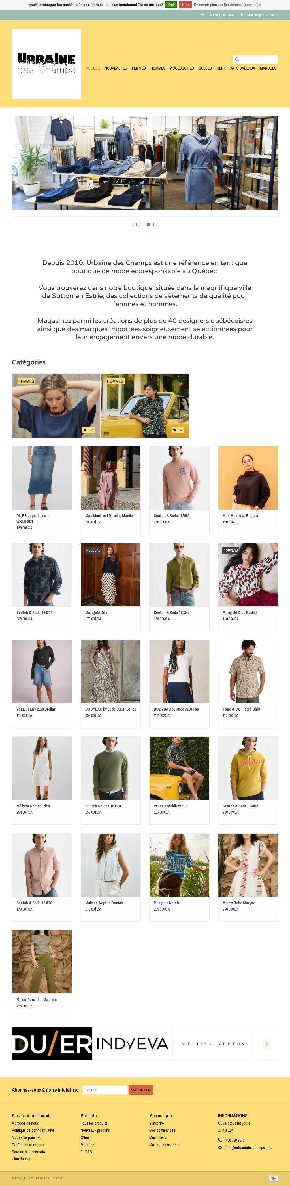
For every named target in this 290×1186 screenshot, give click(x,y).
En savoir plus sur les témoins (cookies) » (227, 5)
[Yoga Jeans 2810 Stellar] (42, 671)
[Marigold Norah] (179, 865)
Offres (85, 1137)
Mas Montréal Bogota (240, 515)
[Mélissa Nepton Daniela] (111, 865)
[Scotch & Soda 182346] (179, 574)
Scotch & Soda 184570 (34, 902)
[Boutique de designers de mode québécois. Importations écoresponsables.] (46, 64)
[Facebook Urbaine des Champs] (263, 1090)
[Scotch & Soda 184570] (42, 865)
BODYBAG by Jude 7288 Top (176, 709)
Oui (171, 5)
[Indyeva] (133, 1043)
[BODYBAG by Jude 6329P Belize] (111, 671)
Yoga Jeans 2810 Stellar (36, 709)
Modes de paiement (27, 1137)
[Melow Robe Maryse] (248, 865)
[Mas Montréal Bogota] (248, 478)
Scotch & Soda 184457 (240, 806)
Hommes (158, 68)
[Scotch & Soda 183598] (111, 768)
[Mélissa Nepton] (213, 1043)
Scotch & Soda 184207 (34, 612)
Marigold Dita (96, 612)
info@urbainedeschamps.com (249, 1147)
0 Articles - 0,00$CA (220, 15)
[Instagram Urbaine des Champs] (273, 1090)
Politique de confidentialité (33, 1130)
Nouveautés (116, 68)
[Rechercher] (237, 59)
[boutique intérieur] (145, 163)
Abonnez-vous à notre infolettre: (45, 1090)
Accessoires (182, 68)
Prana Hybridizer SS (170, 806)
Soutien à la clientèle (28, 1151)
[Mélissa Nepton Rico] (42, 768)
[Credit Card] (272, 1178)
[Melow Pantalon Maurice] (42, 961)
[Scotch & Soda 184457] (248, 768)
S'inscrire (156, 1123)
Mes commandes (162, 1130)
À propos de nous (25, 1123)
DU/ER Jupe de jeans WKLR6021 (33, 518)
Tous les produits (94, 1123)
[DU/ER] (52, 1043)
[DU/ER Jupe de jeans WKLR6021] (42, 478)
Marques (268, 68)
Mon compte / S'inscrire (262, 15)
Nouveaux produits (95, 1130)
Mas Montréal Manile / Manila (109, 515)
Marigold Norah (166, 902)
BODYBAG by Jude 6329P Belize (110, 709)
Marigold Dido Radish (240, 612)
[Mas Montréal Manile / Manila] (111, 478)
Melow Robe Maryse (239, 902)
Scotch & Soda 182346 (171, 612)
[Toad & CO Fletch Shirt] (248, 671)
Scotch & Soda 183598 (103, 806)
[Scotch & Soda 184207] (42, 574)
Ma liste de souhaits (164, 1144)
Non (185, 5)
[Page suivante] (267, 168)
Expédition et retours (28, 1144)
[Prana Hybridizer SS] (179, 768)
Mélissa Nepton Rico (33, 806)
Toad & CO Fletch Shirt (242, 709)
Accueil (93, 68)
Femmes (139, 68)
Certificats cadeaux (236, 68)
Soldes (205, 68)
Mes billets (157, 1137)
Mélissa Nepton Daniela (104, 902)
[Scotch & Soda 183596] (179, 478)
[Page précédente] (23, 168)
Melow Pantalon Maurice (36, 999)
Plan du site (21, 1159)
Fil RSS (86, 1151)
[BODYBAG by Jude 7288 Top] (179, 671)
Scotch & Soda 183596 (171, 515)
